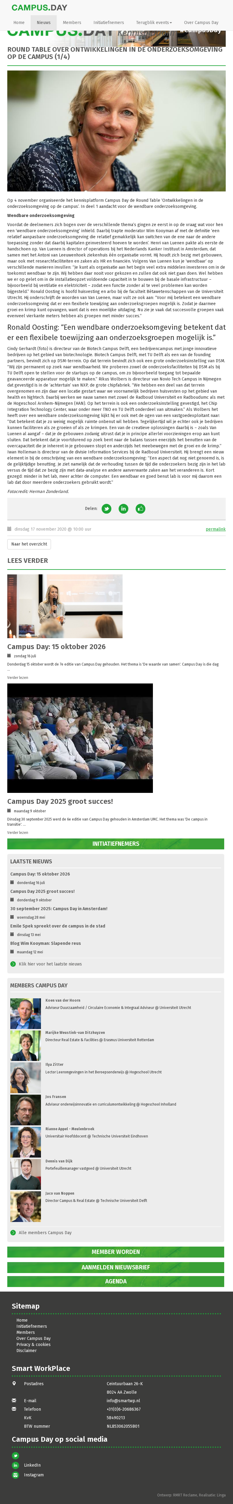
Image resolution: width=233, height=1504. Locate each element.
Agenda (116, 1281)
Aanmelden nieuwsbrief (116, 1267)
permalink (216, 529)
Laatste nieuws (31, 861)
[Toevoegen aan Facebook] (140, 508)
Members (72, 22)
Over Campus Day (201, 22)
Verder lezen (17, 678)
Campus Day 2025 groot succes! (60, 801)
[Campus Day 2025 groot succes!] (114, 738)
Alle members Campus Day (45, 1232)
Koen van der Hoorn (63, 1000)
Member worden (116, 1251)
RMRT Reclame (185, 1495)
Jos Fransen (56, 1097)
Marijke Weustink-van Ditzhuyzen (75, 1033)
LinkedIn (32, 1465)
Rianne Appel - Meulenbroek (70, 1129)
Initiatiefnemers (108, 22)
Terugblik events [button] (152, 22)
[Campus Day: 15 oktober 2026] (114, 606)
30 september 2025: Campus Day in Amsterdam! (58, 908)
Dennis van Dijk (59, 1161)
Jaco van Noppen (60, 1193)
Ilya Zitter (54, 1064)
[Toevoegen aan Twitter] (106, 508)
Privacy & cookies (33, 1344)
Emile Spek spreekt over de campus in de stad (57, 926)
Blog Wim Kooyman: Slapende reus (45, 943)
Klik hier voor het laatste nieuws (50, 964)
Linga (221, 1495)
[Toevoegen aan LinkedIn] (123, 508)
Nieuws (44, 22)
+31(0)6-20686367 (124, 1409)
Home (19, 22)
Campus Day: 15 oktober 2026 (56, 646)
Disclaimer (26, 1350)
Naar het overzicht (29, 544)
